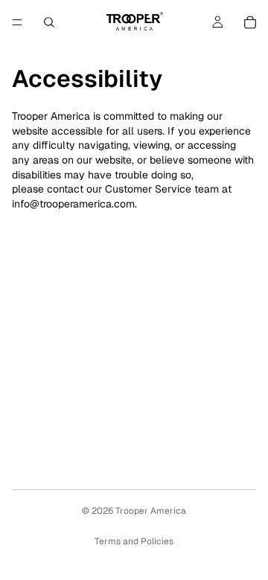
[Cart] (250, 22)
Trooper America (150, 511)
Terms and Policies (134, 541)
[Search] (49, 22)
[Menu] (17, 22)
